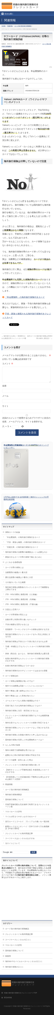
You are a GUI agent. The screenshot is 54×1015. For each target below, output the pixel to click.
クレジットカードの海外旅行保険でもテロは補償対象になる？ (27, 716)
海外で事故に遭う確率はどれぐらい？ (20, 691)
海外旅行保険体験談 (13, 794)
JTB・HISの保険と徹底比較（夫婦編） (21, 599)
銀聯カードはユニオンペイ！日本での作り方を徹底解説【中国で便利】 (27, 827)
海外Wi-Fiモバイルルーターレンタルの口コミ (24, 961)
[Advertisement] (27, 899)
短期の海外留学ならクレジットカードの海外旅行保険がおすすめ (27, 659)
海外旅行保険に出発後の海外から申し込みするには (26, 735)
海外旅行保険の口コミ (14, 967)
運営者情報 (8, 997)
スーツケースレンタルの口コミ (18, 940)
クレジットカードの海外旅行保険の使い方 (22, 765)
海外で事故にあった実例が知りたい (20, 696)
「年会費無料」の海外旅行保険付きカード (25, 297)
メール (5, 396)
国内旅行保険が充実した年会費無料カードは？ (24, 740)
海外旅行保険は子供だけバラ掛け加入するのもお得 (26, 641)
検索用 (8, 956)
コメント (7, 363)
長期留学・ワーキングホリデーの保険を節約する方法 (27, 629)
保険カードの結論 (12, 532)
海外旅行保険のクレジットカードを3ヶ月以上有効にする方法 (27, 635)
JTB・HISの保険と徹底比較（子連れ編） (22, 604)
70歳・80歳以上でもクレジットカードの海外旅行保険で (27, 647)
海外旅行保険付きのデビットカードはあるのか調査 (26, 671)
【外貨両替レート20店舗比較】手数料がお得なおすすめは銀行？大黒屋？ (27, 778)
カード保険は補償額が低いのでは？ (20, 681)
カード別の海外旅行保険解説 (17, 790)
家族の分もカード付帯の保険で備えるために (23, 557)
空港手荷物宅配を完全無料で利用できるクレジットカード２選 (27, 805)
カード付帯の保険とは (14, 567)
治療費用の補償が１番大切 (16, 572)
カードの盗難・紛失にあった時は (19, 760)
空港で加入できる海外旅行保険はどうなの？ (23, 706)
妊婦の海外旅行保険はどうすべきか (20, 666)
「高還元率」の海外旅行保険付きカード (21, 547)
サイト (5, 406)
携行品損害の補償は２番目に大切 (19, 577)
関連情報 (9, 784)
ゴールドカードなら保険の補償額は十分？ (22, 701)
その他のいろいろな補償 (15, 582)
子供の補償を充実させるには (17, 624)
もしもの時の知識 (12, 745)
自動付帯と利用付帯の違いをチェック (20, 619)
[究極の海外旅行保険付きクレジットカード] (21, 7)
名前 (4, 386)
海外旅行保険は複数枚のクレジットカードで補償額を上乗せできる (27, 588)
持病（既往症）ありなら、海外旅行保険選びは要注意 (27, 654)
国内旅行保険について (14, 799)
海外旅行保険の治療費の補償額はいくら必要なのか (26, 552)
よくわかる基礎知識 (13, 562)
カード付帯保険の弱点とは (16, 615)
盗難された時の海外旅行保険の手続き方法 (22, 755)
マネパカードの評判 (13, 812)
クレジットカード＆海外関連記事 (19, 833)
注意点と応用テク (12, 609)
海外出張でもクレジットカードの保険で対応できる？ (27, 723)
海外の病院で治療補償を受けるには (20, 750)
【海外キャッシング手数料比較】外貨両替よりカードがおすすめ (27, 771)
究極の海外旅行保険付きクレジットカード (28, 1006)
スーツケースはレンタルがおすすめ (20, 838)
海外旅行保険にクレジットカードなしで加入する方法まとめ (27, 729)
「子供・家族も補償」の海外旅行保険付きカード (25, 542)
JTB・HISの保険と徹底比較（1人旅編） (21, 594)
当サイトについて (12, 843)
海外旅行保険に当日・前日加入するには (21, 711)
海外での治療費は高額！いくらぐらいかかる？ (24, 686)
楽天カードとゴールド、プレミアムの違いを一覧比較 (27, 821)
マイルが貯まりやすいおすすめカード (20, 816)
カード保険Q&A (11, 676)
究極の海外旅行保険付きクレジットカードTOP (20, 993)
